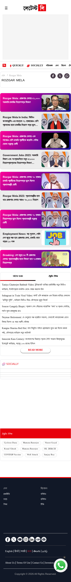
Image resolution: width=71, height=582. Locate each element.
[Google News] (37, 539)
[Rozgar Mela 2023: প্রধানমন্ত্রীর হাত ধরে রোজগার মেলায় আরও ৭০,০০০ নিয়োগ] (55, 200)
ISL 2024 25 (50, 449)
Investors (49, 563)
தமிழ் (44, 552)
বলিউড (43, 494)
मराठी (23, 552)
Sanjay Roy (49, 454)
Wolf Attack (32, 454)
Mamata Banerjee (31, 443)
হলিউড (43, 499)
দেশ (56, 66)
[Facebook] (53, 75)
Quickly (18, 66)
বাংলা (29, 552)
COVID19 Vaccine (12, 454)
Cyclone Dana (10, 443)
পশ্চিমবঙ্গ (49, 66)
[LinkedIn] (31, 539)
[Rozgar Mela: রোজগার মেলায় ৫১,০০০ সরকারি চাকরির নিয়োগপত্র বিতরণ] (55, 102)
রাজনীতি (6, 494)
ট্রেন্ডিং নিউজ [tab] (53, 276)
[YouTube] (19, 539)
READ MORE (35, 350)
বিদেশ (63, 66)
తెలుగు (36, 552)
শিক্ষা (5, 505)
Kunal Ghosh (10, 449)
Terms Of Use (23, 563)
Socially (37, 66)
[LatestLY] (34, 8)
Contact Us (37, 563)
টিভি (42, 505)
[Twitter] (60, 75)
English (9, 552)
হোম (3, 76)
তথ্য (5, 499)
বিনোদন (44, 489)
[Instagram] (25, 539)
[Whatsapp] (66, 75)
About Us (9, 563)
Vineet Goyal (51, 443)
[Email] (44, 539)
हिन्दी (17, 552)
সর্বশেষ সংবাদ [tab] (18, 276)
